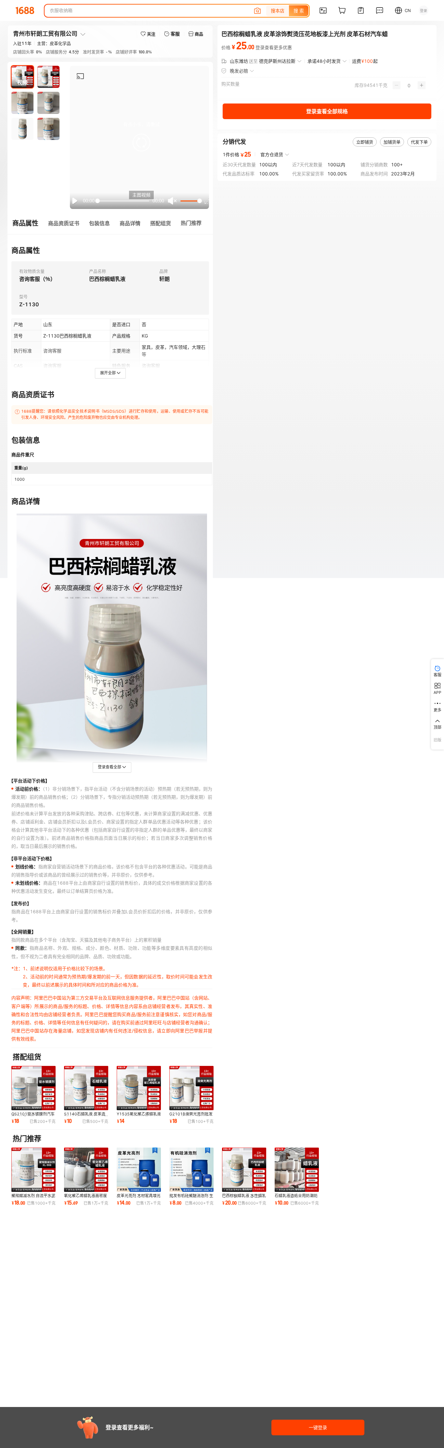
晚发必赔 (239, 71)
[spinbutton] (409, 85)
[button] (141, 142)
